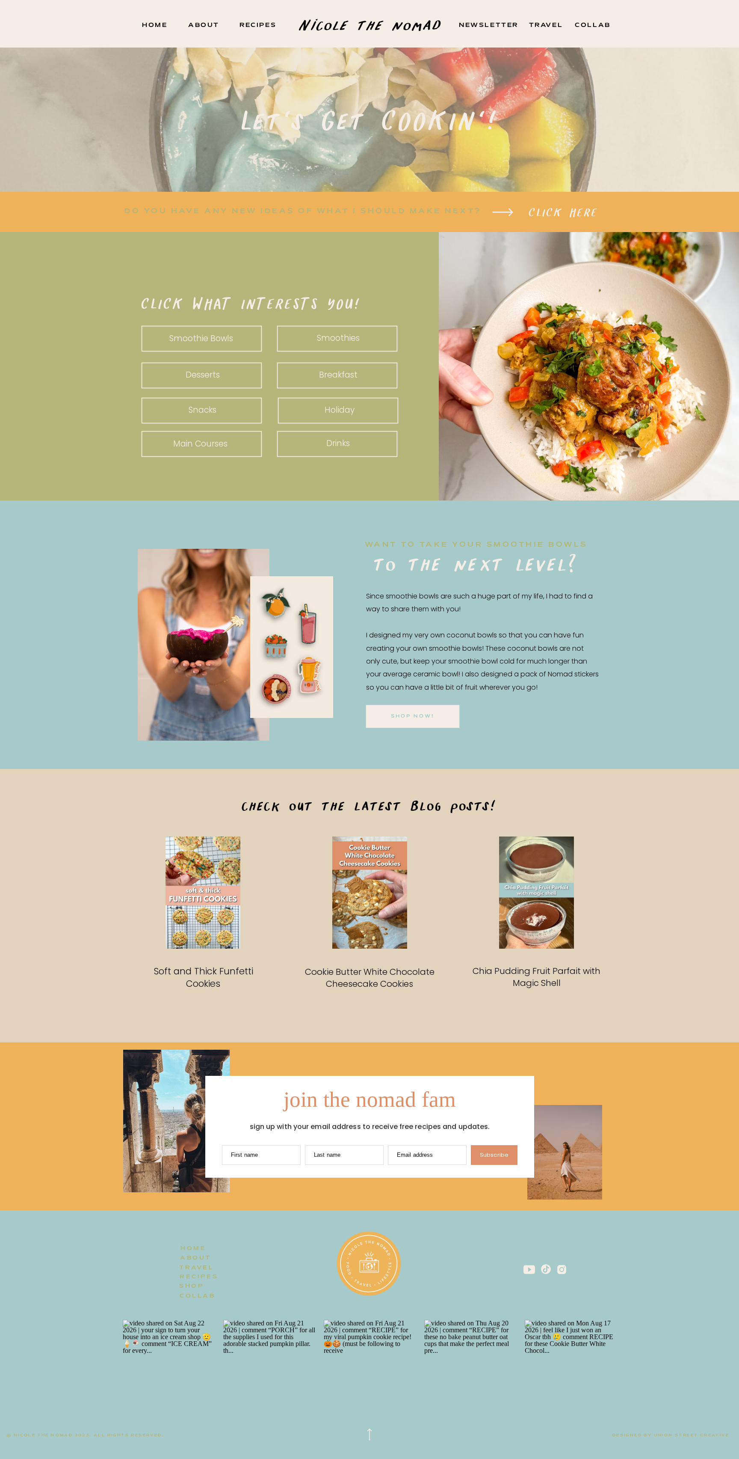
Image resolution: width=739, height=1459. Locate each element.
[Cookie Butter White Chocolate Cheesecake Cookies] (369, 893)
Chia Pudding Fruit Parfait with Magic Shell (536, 977)
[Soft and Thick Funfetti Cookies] (203, 893)
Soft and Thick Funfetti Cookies (203, 977)
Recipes (536, 961)
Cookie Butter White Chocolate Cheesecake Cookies (370, 978)
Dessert (203, 961)
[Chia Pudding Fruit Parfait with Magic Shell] (536, 893)
